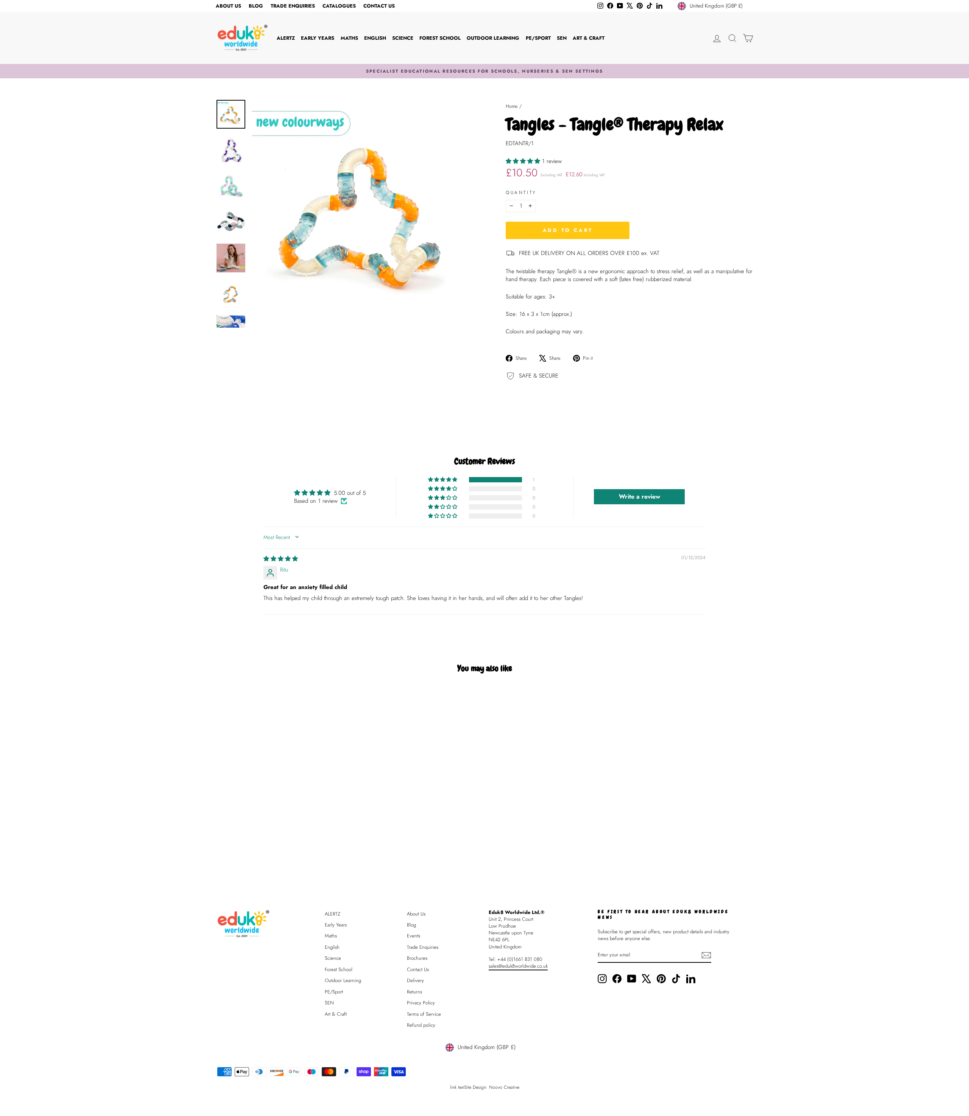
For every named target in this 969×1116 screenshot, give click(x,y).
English (375, 38)
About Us (228, 5)
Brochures (417, 958)
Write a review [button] (639, 496)
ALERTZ (286, 38)
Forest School (440, 38)
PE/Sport (538, 38)
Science (402, 38)
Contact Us (379, 5)
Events (413, 935)
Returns (414, 991)
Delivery (415, 980)
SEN (562, 38)
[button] (524, 161)
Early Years (317, 38)
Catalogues (339, 5)
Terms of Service (424, 1014)
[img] (280, 559)
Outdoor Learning (493, 38)
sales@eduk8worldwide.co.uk (518, 966)
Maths (349, 38)
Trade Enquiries (293, 5)
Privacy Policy (421, 1002)
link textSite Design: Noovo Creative (484, 1087)
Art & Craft (588, 38)
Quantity (521, 193)
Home (512, 106)
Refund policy (421, 1025)
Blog (256, 5)
